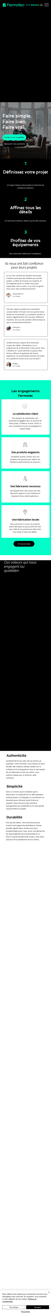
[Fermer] (48, 1294)
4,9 (28, 5)
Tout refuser (13, 1307)
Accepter (37, 1307)
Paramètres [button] (25, 1311)
